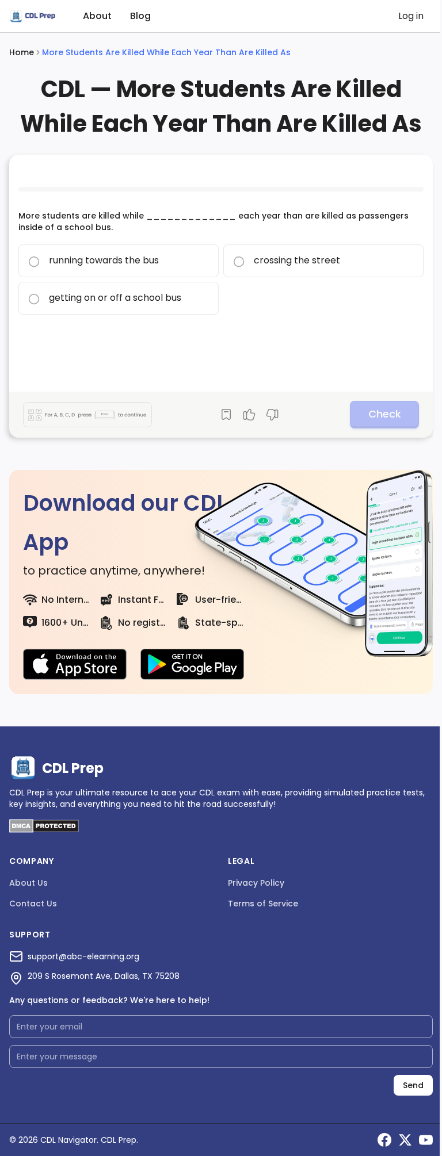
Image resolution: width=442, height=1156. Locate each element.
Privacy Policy (256, 883)
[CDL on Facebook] (384, 1140)
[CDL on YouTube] (426, 1140)
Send (413, 1085)
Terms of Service (263, 903)
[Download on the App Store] (75, 664)
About (97, 15)
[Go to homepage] (32, 16)
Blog (140, 15)
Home (21, 52)
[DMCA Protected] (44, 829)
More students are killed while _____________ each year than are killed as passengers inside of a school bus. (213, 221)
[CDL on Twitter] (405, 1140)
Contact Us (33, 903)
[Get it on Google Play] (192, 664)
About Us (28, 883)
